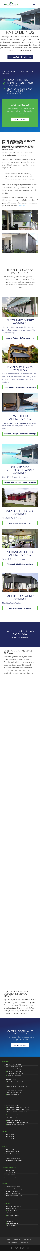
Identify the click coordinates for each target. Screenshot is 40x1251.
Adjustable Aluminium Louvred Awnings (18, 1107)
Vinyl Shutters (11, 1213)
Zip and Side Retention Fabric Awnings (20, 470)
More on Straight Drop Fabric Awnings (20, 433)
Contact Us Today (20, 119)
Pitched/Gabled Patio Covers (14, 1153)
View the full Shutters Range (13, 1206)
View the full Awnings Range (13, 1064)
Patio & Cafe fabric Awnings (13, 1118)
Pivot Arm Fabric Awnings (20, 368)
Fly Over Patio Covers (12, 1156)
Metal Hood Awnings (11, 1079)
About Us (17, 1240)
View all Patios (10, 1149)
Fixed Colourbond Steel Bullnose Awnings (19, 1084)
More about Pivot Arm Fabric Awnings (20, 387)
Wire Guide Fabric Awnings (20, 512)
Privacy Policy (24, 1242)
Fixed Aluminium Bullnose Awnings (17, 1081)
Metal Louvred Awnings (12, 1105)
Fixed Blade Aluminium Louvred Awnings (18, 1109)
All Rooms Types (10, 1170)
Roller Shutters (10, 1219)
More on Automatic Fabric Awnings (20, 338)
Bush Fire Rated (11, 1225)
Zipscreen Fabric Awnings (14, 1075)
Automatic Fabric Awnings (20, 322)
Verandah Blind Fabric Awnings (20, 553)
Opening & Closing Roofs (12, 1158)
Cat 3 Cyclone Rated (12, 1223)
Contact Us (27, 1240)
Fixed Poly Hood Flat (13, 1094)
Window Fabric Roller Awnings (14, 1066)
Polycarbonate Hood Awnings (14, 1090)
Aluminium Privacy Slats (14, 1114)
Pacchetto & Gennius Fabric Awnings (17, 1122)
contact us (23, 205)
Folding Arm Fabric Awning (14, 1120)
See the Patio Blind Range (20, 57)
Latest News (12, 1242)
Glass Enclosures (10, 1172)
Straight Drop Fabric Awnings (20, 417)
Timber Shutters (12, 1210)
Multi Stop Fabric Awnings (20, 597)
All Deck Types (10, 1134)
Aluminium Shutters (12, 1215)
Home (9, 1240)
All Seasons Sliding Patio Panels (14, 1160)
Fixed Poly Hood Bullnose (14, 1092)
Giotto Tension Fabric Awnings (15, 1124)
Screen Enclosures (11, 1174)
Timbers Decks (10, 1136)
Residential (10, 1221)
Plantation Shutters (11, 1208)
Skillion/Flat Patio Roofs (12, 1151)
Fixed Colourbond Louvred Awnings (17, 1086)
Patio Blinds (20, 32)
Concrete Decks (10, 1138)
